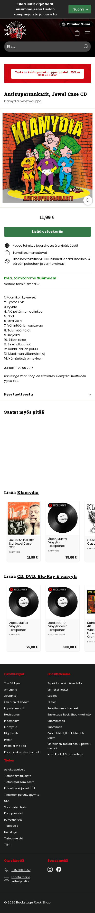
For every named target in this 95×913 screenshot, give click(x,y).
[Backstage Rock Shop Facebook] (58, 869)
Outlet (52, 702)
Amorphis (10, 690)
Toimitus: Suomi (78, 24)
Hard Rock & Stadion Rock (65, 754)
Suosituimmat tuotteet (63, 708)
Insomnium (11, 721)
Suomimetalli (57, 721)
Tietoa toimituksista (17, 776)
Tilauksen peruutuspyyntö (21, 795)
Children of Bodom (16, 702)
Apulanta (10, 696)
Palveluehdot (13, 820)
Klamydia (28, 492)
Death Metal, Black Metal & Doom (66, 735)
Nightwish (11, 733)
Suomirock (55, 727)
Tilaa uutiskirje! (30, 4)
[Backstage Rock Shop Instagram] (50, 869)
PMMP (8, 740)
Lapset (52, 696)
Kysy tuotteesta (18, 394)
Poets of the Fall (15, 746)
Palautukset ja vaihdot (19, 788)
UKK (7, 801)
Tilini (7, 845)
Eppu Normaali (14, 708)
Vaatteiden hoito (15, 807)
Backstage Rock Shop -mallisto (69, 714)
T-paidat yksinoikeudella (65, 683)
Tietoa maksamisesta (19, 782)
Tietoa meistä (13, 838)
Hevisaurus (12, 714)
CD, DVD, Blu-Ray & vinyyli (47, 576)
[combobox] (47, 46)
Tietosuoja (11, 826)
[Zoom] (87, 200)
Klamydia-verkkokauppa (22, 101)
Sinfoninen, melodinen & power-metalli (69, 746)
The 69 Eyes (12, 683)
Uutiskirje (10, 832)
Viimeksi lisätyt (58, 690)
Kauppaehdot (13, 813)
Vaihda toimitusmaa (20, 284)
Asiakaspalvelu (14, 769)
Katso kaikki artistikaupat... (22, 752)
